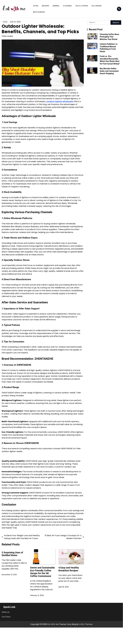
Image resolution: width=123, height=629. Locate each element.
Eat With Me (53, 624)
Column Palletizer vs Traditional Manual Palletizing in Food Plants (108, 47)
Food (35, 6)
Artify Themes (85, 624)
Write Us (5, 612)
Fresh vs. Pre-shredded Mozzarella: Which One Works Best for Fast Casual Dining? (110, 60)
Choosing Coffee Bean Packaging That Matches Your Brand (109, 36)
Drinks (56, 6)
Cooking (67, 6)
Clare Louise (7, 36)
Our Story (6, 616)
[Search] (119, 9)
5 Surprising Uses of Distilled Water (12, 554)
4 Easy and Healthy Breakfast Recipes (68, 569)
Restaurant (39, 12)
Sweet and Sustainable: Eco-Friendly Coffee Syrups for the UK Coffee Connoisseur (42, 571)
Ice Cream (96, 6)
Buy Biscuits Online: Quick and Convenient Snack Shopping (109, 71)
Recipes (45, 6)
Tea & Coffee (81, 6)
